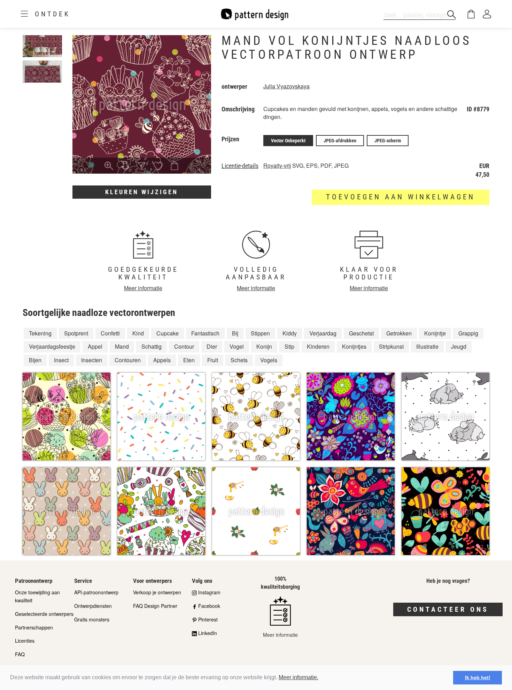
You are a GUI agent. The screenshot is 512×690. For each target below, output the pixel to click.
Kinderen (318, 346)
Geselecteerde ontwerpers (44, 613)
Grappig (468, 333)
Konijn (264, 346)
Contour (184, 346)
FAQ (20, 654)
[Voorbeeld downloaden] (125, 166)
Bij (235, 333)
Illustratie (427, 346)
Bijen (35, 360)
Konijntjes (354, 346)
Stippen (260, 333)
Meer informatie (143, 288)
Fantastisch (205, 333)
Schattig (151, 346)
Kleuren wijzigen (141, 192)
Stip (289, 346)
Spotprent (76, 333)
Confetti (110, 333)
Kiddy (289, 333)
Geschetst (361, 333)
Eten (189, 360)
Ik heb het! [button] (477, 677)
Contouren (128, 360)
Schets (239, 360)
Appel (95, 346)
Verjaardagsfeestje (52, 346)
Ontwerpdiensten (93, 605)
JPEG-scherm (387, 140)
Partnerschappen (34, 627)
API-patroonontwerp (96, 592)
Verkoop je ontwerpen (157, 592)
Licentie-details (240, 165)
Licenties (24, 640)
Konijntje (435, 333)
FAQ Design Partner (155, 605)
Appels (162, 360)
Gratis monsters (91, 619)
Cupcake (167, 333)
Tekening (40, 333)
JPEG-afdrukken (340, 140)
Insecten (91, 360)
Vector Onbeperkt (288, 140)
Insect (61, 360)
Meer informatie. (298, 677)
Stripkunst (391, 346)
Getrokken (399, 333)
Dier (212, 346)
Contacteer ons (448, 609)
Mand (122, 346)
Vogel (237, 346)
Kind (138, 333)
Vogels (268, 360)
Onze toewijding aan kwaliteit (37, 596)
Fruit (212, 360)
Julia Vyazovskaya (286, 86)
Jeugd (458, 346)
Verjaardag (322, 333)
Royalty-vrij (277, 165)
